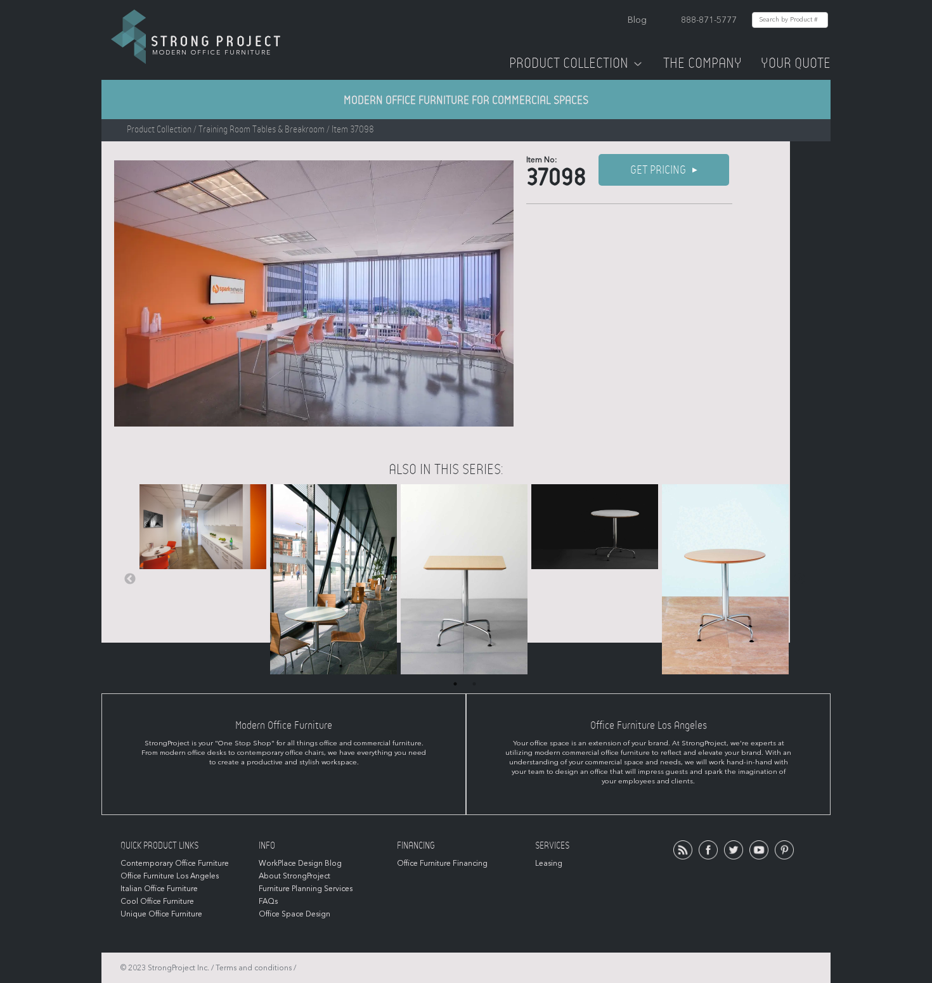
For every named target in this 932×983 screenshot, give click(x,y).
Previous (130, 579)
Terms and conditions (254, 967)
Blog (637, 20)
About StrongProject (294, 875)
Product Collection (568, 63)
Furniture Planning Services (306, 888)
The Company (702, 63)
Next (799, 579)
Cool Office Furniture (157, 901)
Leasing (548, 863)
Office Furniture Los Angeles (169, 875)
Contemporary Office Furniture (174, 863)
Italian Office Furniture (159, 888)
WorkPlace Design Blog (300, 863)
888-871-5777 (709, 20)
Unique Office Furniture (161, 913)
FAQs (268, 901)
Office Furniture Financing (442, 863)
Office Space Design (294, 913)
